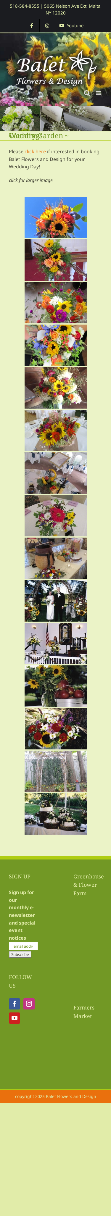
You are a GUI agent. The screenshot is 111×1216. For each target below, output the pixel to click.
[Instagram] (29, 1003)
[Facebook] (14, 1003)
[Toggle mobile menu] (99, 93)
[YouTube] (14, 1018)
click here (35, 151)
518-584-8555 (24, 6)
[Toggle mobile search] (87, 93)
